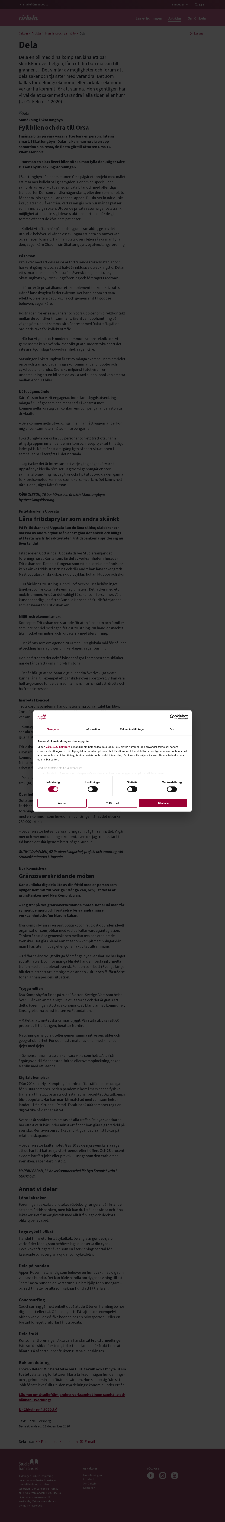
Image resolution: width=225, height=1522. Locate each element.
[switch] (93, 789)
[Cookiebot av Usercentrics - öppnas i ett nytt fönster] (172, 717)
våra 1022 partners (58, 746)
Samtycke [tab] (53, 729)
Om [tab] (172, 729)
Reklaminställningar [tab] (132, 729)
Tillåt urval (112, 803)
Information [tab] (92, 729)
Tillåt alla (163, 803)
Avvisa (62, 803)
